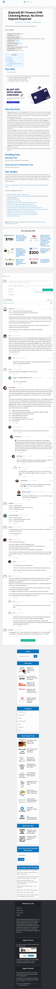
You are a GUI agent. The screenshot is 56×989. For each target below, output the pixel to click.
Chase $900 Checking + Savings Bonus (32, 809)
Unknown (17, 40)
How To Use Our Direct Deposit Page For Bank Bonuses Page (22, 206)
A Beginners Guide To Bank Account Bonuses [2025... (31, 831)
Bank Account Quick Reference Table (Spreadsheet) (19, 196)
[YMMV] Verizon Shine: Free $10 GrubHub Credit (31, 684)
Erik (17, 603)
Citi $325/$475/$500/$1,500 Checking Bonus (32, 818)
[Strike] (16, 286)
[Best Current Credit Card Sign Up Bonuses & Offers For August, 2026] (23, 751)
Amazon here (27, 981)
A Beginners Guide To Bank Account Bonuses (18, 194)
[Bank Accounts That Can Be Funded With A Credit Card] (23, 792)
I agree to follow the (43, 292)
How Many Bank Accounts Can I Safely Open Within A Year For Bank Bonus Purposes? (27, 209)
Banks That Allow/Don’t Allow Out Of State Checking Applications (22, 214)
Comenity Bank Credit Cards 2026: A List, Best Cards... (32, 800)
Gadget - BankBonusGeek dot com (22, 377)
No (21, 37)
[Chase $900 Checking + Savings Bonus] (23, 810)
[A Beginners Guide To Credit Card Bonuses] (23, 839)
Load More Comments (28, 640)
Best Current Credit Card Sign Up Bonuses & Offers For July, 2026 (27, 873)
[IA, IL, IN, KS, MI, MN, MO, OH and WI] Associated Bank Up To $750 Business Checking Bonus (21, 238)
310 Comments (27, 22)
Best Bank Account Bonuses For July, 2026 (27, 870)
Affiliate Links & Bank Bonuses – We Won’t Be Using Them (21, 211)
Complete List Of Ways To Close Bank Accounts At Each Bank (22, 212)
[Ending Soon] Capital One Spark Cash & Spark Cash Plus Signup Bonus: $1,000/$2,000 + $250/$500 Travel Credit (21, 252)
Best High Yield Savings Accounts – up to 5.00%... (32, 765)
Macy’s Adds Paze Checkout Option (25, 892)
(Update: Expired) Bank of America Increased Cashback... (31, 700)
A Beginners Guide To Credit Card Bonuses (31, 838)
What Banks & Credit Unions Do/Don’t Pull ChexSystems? (20, 204)
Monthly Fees (11, 62)
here (35, 26)
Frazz (17, 563)
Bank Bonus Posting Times (13, 216)
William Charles (37, 22)
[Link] (22, 286)
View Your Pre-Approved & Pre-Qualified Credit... (31, 759)
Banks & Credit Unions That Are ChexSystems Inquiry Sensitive (22, 202)
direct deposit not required (38, 222)
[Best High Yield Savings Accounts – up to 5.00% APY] (23, 766)
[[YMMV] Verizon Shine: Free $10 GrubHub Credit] (23, 684)
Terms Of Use (19, 912)
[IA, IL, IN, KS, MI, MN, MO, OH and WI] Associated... (32, 678)
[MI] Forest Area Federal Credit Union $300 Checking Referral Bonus (20, 262)
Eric (24, 482)
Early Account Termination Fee (15, 63)
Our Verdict (9, 65)
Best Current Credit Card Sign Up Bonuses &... (32, 750)
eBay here (20, 981)
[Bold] (9, 286)
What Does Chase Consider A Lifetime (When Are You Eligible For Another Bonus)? (27, 895)
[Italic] (11, 286)
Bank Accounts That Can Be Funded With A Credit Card (32, 792)
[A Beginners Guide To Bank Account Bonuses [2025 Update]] (23, 831)
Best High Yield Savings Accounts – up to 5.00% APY (26, 886)
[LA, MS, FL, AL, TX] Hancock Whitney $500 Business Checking (45, 250)
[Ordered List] (18, 286)
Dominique (18, 429)
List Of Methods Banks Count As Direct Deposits (31, 774)
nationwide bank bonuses (12, 223)
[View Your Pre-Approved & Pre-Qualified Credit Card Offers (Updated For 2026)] (23, 759)
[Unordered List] (20, 286)
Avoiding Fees (9, 60)
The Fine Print (9, 59)
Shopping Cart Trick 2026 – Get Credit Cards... (32, 783)
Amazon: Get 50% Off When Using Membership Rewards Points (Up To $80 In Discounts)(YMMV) (27, 882)
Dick (17, 379)
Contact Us (19, 908)
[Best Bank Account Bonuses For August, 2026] (23, 742)
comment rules (47, 292)
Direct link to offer (11, 72)
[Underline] (14, 286)
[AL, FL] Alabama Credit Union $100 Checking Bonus (45, 261)
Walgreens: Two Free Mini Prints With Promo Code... (32, 691)
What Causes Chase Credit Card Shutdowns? (27, 890)
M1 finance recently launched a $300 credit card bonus (18, 185)
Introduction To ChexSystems (14, 201)
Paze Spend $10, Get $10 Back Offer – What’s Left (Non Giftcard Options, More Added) (28, 877)
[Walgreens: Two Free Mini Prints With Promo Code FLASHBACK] (23, 691)
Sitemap (18, 915)
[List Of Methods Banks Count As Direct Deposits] (23, 775)
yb (16, 360)
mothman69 (23, 480)
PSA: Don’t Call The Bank (13, 199)
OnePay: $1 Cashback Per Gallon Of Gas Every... (30, 670)
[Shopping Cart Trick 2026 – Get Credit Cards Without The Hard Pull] (23, 784)
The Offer (8, 57)
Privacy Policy (19, 910)
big (29, 222)
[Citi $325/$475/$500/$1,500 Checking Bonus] (23, 817)
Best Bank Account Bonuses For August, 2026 (32, 742)
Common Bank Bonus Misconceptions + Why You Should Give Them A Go (24, 207)
